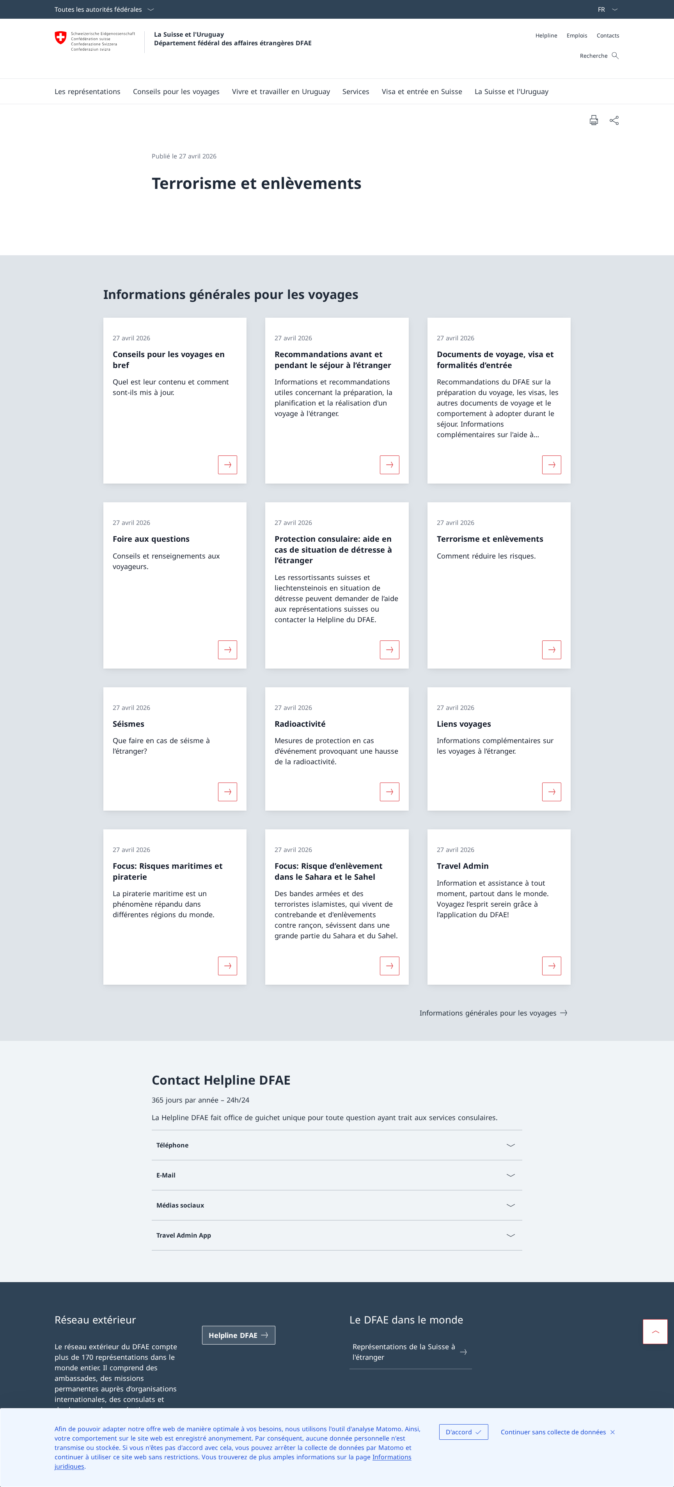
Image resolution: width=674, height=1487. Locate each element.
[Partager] (614, 120)
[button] (87, 91)
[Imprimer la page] (594, 119)
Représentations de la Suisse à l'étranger (404, 1352)
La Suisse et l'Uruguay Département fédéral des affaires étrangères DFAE (233, 38)
